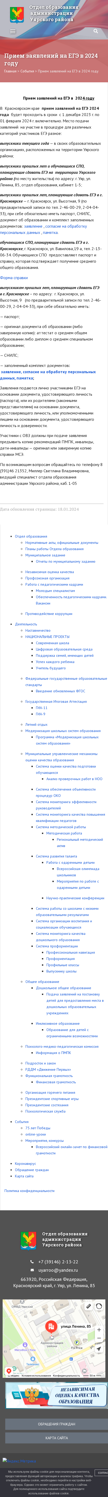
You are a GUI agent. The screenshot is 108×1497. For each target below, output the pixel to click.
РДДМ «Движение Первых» (48, 1069)
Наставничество (38, 630)
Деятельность (26, 624)
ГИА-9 (40, 714)
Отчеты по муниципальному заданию (65, 561)
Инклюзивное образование (58, 1023)
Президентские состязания (46, 1105)
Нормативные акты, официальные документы (61, 542)
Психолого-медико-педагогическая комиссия (62, 1046)
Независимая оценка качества (49, 571)
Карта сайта (24, 1176)
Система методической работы (61, 827)
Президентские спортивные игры (52, 1098)
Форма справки (14, 277)
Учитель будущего (51, 668)
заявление (34, 226)
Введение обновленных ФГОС (60, 691)
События (22, 1121)
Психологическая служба (45, 1111)
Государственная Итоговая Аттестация (56, 701)
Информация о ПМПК (53, 1052)
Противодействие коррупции (48, 613)
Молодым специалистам (55, 590)
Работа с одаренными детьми (70, 862)
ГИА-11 (41, 707)
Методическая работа (64, 833)
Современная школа (52, 643)
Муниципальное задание (45, 555)
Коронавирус (25, 1163)
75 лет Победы (37, 1128)
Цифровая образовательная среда (64, 649)
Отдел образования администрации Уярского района (54, 13)
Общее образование (42, 981)
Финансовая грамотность (56, 1082)
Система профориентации (57, 946)
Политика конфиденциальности (29, 1190)
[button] (12, 31)
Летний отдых (36, 724)
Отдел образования (31, 536)
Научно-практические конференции (75, 898)
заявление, (11, 371)
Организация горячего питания (50, 1092)
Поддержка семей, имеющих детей (65, 655)
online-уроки (35, 1134)
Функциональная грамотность (49, 1075)
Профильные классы (62, 965)
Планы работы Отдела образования (54, 548)
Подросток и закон (40, 1063)
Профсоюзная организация (47, 578)
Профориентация (60, 958)
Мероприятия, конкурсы (44, 1140)
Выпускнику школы (61, 971)
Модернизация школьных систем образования (63, 730)
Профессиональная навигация (70, 952)
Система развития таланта (56, 856)
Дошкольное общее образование (63, 988)
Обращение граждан (32, 1169)
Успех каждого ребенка (55, 661)
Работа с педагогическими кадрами (54, 584)
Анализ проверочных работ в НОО (74, 778)
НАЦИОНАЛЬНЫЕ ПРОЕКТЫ (47, 636)
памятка (50, 232)
